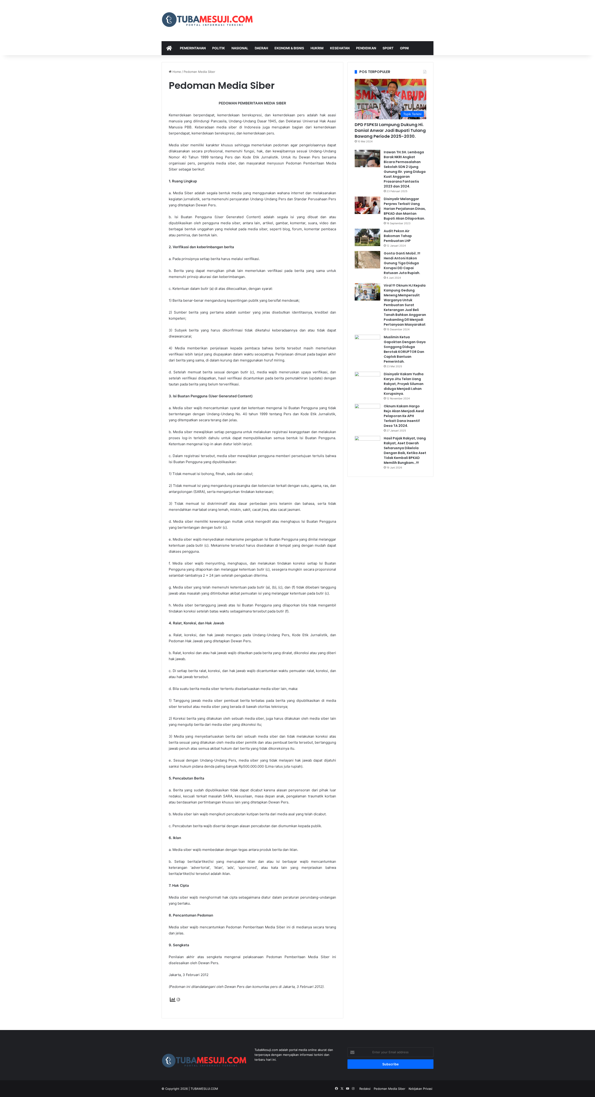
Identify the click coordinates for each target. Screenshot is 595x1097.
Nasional (239, 48)
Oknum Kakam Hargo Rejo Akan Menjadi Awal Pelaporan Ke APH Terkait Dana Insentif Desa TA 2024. (404, 416)
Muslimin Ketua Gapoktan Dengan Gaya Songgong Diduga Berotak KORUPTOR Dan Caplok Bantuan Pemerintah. (405, 349)
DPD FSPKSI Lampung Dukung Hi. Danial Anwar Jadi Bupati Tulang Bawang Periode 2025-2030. (390, 130)
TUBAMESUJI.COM (204, 1088)
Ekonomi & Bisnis (289, 48)
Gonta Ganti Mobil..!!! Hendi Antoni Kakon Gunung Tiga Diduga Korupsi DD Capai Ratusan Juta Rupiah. (402, 263)
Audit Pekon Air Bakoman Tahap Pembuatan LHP (398, 236)
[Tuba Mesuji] (208, 20)
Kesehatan (340, 48)
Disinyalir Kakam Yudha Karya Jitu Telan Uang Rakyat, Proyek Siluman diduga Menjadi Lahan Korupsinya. (403, 384)
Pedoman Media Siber (389, 1088)
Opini (404, 48)
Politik (218, 48)
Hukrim (317, 48)
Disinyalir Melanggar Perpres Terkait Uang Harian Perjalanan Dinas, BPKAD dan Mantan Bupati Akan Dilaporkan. (405, 209)
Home (176, 72)
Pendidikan (366, 48)
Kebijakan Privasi (420, 1088)
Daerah (261, 48)
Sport (388, 48)
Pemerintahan (193, 48)
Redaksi (364, 1088)
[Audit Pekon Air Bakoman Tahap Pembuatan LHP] (367, 237)
